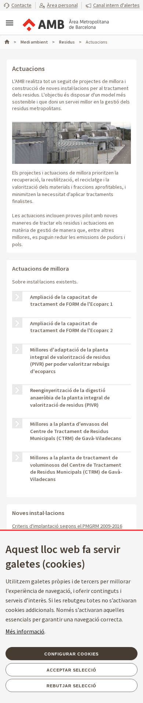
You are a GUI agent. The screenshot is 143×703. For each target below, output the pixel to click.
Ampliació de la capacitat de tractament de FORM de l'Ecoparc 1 (71, 301)
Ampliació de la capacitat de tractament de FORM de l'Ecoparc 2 (71, 327)
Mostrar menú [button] (9, 23)
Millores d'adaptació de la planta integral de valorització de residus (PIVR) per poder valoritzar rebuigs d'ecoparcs (70, 360)
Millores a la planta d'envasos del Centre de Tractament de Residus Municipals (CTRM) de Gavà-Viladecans (75, 431)
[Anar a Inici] (10, 42)
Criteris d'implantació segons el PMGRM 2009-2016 (67, 526)
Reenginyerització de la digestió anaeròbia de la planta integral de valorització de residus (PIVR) (70, 397)
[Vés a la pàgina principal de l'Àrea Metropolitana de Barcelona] (65, 23)
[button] (18, 5)
